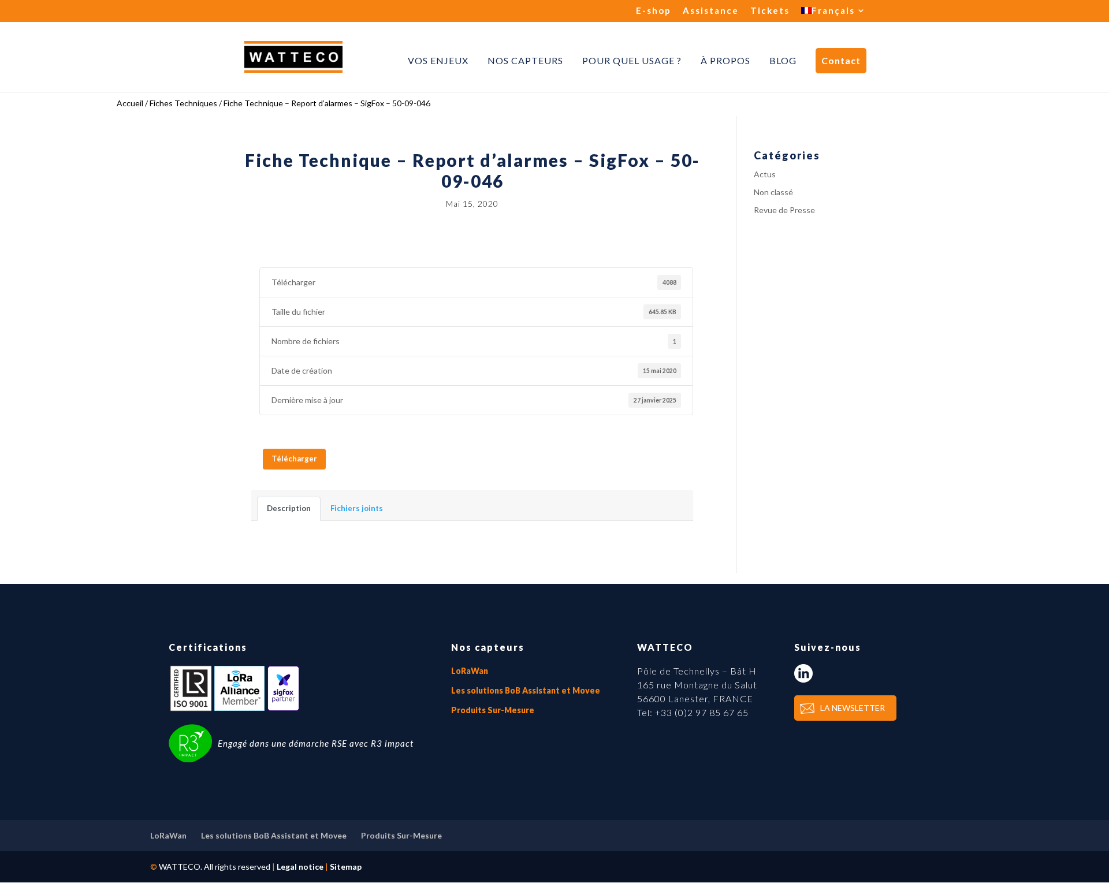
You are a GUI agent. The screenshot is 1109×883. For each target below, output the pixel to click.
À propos (725, 60)
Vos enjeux (438, 60)
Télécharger (294, 458)
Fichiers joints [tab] (356, 508)
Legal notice (300, 866)
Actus (765, 174)
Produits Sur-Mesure (492, 710)
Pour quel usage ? (632, 60)
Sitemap (346, 866)
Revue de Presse (784, 210)
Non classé (773, 192)
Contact (841, 60)
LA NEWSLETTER (852, 708)
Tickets (770, 11)
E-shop (653, 11)
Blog (783, 60)
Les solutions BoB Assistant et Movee (525, 690)
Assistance (711, 11)
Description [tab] (289, 508)
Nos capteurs (525, 60)
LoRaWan (469, 671)
